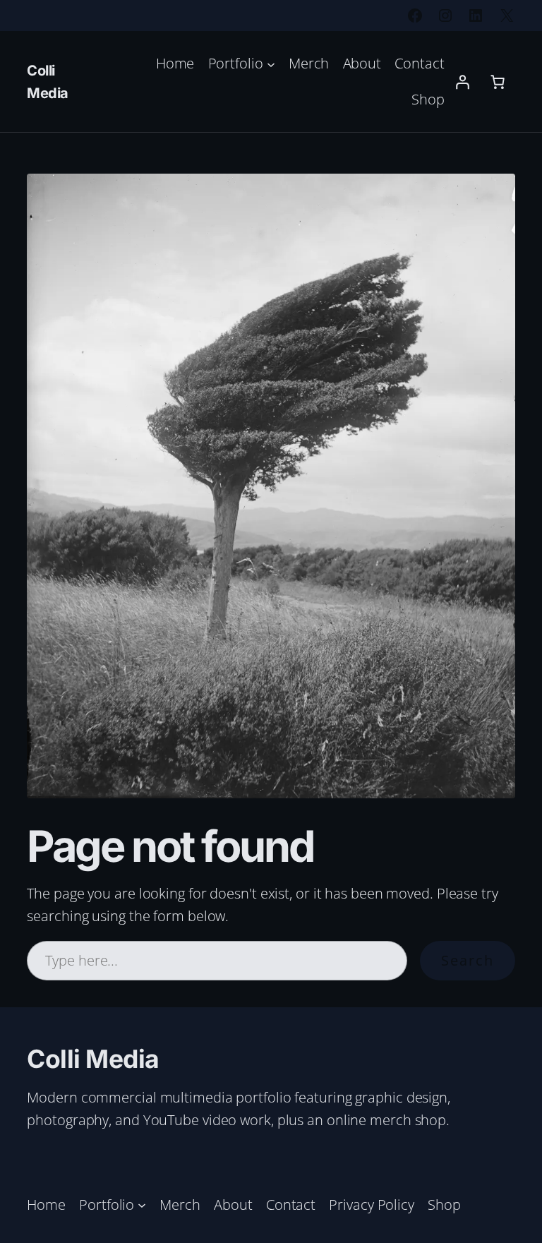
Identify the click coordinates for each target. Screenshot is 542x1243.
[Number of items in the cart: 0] (497, 82)
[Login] (462, 82)
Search (467, 960)
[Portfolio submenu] (271, 63)
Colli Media (93, 1059)
